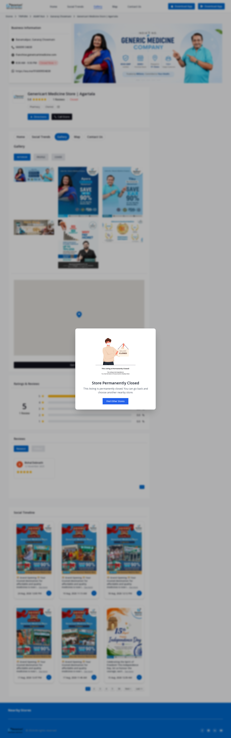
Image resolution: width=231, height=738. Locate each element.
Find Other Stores (115, 401)
